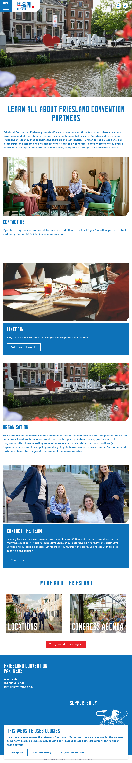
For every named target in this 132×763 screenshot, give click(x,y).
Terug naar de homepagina (66, 644)
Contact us (17, 560)
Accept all (17, 752)
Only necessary (42, 752)
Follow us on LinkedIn (24, 347)
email (60, 234)
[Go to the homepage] (25, 6)
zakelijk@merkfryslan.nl (18, 686)
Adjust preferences (72, 752)
